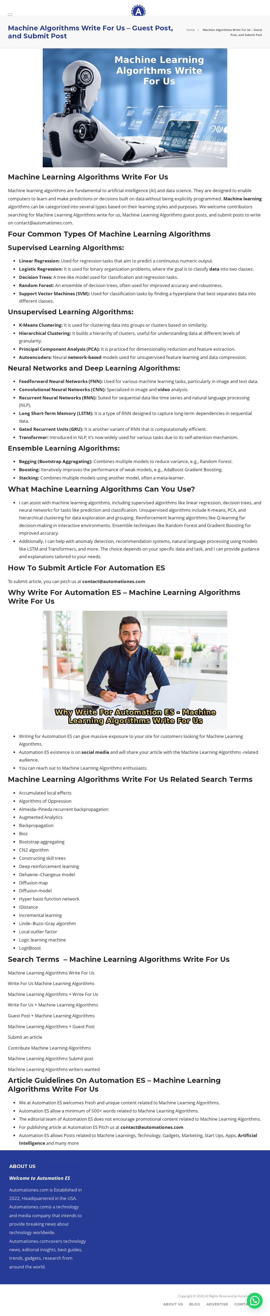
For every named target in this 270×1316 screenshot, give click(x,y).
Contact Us (246, 1304)
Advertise (217, 1304)
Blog (194, 1304)
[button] (255, 1301)
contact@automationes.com (43, 223)
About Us (173, 1304)
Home (190, 30)
